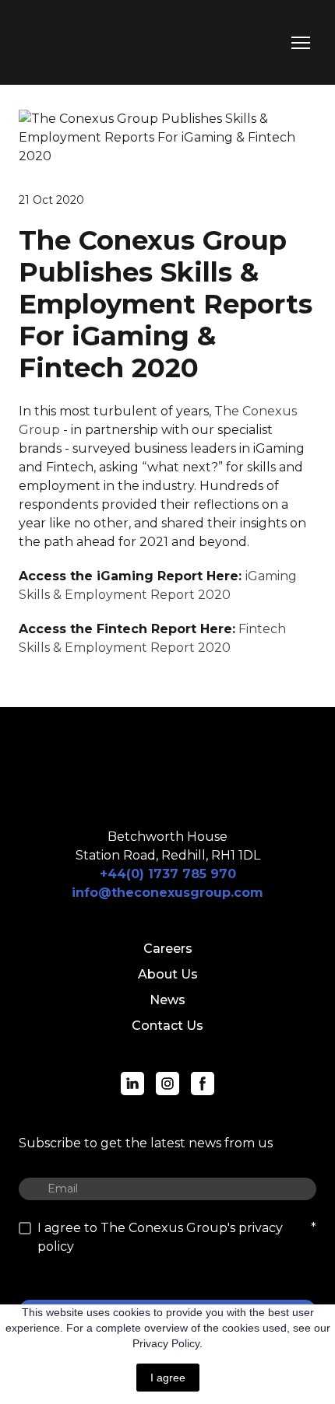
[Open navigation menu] (300, 42)
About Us (168, 974)
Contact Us (167, 1025)
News (167, 1000)
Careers (167, 948)
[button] (132, 1083)
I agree (167, 1377)
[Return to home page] (88, 42)
